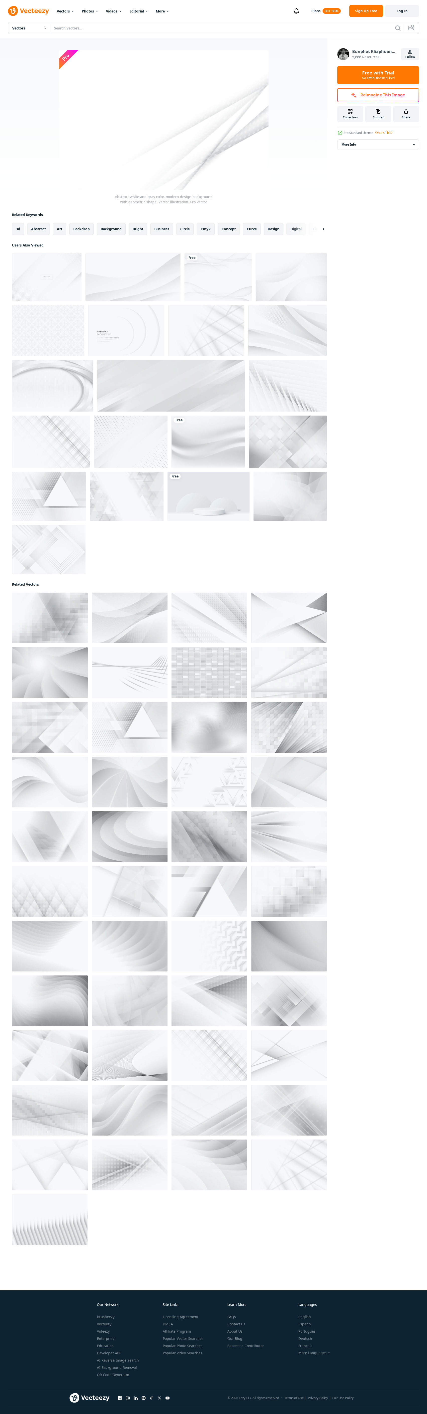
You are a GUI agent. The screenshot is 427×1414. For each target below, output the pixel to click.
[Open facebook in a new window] (120, 1398)
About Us (235, 1331)
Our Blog (234, 1338)
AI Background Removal (117, 1367)
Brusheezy (105, 1316)
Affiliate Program (177, 1331)
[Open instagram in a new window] (128, 1398)
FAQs (231, 1316)
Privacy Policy (318, 1398)
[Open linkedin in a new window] (136, 1398)
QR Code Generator (113, 1374)
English (304, 1316)
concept (229, 229)
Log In (402, 10)
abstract (38, 229)
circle (185, 229)
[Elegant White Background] (287, 330)
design (273, 229)
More (160, 11)
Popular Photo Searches (182, 1345)
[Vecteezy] (28, 11)
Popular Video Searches (182, 1353)
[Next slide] (319, 229)
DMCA (168, 1324)
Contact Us (236, 1324)
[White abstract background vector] (291, 277)
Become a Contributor (245, 1345)
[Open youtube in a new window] (168, 1398)
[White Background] (48, 330)
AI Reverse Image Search (118, 1360)
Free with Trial (378, 75)
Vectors (63, 11)
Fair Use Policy (343, 1398)
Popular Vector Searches (183, 1338)
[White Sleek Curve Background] (52, 386)
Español (305, 1324)
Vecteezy (104, 1324)
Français (305, 1345)
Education (105, 1345)
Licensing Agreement (180, 1316)
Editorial (136, 11)
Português (307, 1331)
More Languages (312, 1353)
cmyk (206, 229)
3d (18, 229)
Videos (111, 11)
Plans (316, 10)
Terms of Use (294, 1398)
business (161, 229)
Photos (88, 11)
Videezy (103, 1331)
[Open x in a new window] (160, 1398)
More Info (349, 144)
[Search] (398, 28)
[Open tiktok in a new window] (152, 1398)
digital (296, 229)
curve (252, 229)
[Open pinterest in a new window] (144, 1398)
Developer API (108, 1353)
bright (138, 229)
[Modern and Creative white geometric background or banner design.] (131, 442)
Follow (410, 57)
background (111, 229)
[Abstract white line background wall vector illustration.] (218, 277)
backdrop (81, 229)
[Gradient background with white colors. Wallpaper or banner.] (208, 442)
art (59, 229)
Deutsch (305, 1338)
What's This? (383, 133)
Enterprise (105, 1338)
